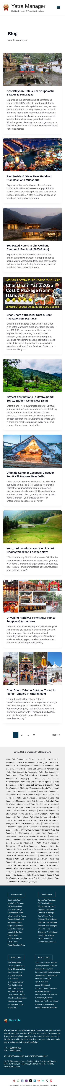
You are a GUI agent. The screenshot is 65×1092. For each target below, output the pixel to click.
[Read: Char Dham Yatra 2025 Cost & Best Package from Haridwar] (32, 293)
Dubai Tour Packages (46, 913)
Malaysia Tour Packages (47, 919)
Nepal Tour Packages (46, 909)
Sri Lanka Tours (44, 929)
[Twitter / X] (47, 1080)
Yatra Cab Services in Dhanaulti (39, 785)
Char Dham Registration (17, 998)
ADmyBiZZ (53, 1085)
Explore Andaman (15, 906)
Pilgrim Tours (13, 935)
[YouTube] (38, 1080)
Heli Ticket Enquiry (15, 988)
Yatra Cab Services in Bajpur (41, 878)
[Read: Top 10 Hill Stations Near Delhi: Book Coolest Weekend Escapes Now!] (32, 526)
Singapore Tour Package (47, 932)
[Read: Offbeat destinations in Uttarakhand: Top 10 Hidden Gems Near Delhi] (32, 375)
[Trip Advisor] (43, 1080)
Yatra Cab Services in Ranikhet (44, 852)
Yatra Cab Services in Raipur (29, 794)
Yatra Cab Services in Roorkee (44, 817)
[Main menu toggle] (58, 7)
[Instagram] (26, 1080)
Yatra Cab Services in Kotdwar (33, 836)
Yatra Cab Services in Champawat (42, 862)
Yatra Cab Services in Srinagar (35, 830)
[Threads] (30, 1080)
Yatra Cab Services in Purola (20, 759)
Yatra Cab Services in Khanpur (21, 820)
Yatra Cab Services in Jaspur (39, 875)
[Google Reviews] (14, 1080)
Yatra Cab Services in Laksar (28, 823)
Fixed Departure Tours (16, 945)
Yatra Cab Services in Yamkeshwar (33, 827)
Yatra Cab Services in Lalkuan (21, 865)
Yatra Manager (28, 6)
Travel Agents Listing (16, 966)
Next (56, 734)
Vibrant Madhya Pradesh (17, 916)
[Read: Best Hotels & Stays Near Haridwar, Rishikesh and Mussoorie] (32, 154)
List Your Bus (13, 979)
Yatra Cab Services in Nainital (26, 868)
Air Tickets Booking (15, 991)
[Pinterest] (51, 1080)
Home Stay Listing (15, 972)
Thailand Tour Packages (47, 926)
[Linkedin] (34, 1080)
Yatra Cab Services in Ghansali (34, 775)
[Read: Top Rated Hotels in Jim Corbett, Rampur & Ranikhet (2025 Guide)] (32, 224)
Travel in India (16, 895)
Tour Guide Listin (14, 985)
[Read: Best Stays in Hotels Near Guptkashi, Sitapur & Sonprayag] (32, 69)
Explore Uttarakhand (16, 919)
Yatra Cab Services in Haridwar (44, 804)
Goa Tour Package (15, 909)
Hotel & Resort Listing (16, 969)
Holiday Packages (15, 938)
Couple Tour (12, 942)
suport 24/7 (12, 1008)
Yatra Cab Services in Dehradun (32, 798)
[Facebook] (22, 1080)
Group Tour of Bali (45, 938)
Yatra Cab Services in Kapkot (32, 846)
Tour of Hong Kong (45, 916)
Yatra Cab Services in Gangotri (32, 762)
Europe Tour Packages (47, 900)
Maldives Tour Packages (47, 922)
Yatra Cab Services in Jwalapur (21, 810)
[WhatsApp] (18, 1080)
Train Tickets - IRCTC (16, 995)
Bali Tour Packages (45, 903)
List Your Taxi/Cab (15, 975)
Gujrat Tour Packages (16, 929)
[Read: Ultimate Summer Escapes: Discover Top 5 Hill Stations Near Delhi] (32, 451)
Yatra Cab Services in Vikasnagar (43, 788)
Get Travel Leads (14, 963)
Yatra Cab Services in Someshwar (22, 855)
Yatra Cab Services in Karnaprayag (43, 769)
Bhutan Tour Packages (46, 906)
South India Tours (14, 900)
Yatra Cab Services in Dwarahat (43, 849)
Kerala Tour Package (16, 903)
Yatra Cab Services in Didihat (40, 840)
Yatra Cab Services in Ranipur (45, 807)
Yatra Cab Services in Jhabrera (34, 814)
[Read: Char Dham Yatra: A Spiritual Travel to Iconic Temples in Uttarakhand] (32, 668)
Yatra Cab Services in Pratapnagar (36, 782)
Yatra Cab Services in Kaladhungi (32, 872)
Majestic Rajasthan (15, 926)
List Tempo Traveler (16, 982)
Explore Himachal (15, 922)
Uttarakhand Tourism (16, 1004)
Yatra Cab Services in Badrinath (39, 765)
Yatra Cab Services (15, 932)
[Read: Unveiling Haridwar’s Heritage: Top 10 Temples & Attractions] (32, 596)
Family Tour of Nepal (46, 935)
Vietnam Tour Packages (47, 942)
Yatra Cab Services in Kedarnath (22, 772)
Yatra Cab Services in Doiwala (40, 801)
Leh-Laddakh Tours (15, 913)
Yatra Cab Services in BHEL (18, 807)
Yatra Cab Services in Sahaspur (21, 791)
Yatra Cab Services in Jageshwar (31, 859)
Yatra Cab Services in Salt (18, 852)
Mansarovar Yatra (15, 1001)
